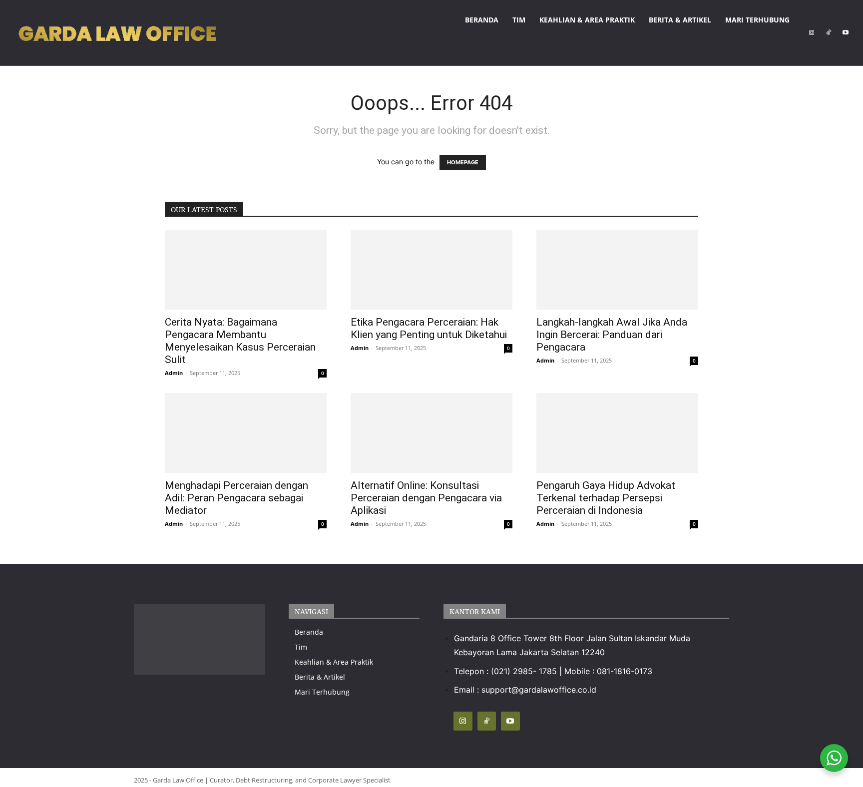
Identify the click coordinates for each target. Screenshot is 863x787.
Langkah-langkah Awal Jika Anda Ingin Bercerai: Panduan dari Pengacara (611, 334)
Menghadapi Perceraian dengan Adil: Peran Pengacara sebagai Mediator (236, 497)
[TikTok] (828, 32)
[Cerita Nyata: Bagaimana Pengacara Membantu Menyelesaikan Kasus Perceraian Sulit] (246, 270)
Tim (518, 19)
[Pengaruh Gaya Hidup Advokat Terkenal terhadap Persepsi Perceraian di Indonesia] (617, 433)
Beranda (481, 19)
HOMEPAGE (462, 162)
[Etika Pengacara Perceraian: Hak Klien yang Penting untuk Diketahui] (431, 270)
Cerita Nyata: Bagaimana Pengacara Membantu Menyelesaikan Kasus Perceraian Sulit (240, 341)
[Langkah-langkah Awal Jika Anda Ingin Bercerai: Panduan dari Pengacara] (617, 270)
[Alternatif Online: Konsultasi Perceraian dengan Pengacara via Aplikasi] (431, 433)
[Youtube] (845, 32)
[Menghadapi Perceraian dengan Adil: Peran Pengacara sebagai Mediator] (246, 433)
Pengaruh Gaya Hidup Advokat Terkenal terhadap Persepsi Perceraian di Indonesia (605, 497)
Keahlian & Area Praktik (587, 19)
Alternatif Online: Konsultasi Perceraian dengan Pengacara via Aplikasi (426, 497)
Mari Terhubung (757, 19)
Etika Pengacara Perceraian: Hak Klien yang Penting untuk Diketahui (429, 328)
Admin (174, 373)
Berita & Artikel (680, 19)
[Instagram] (811, 32)
